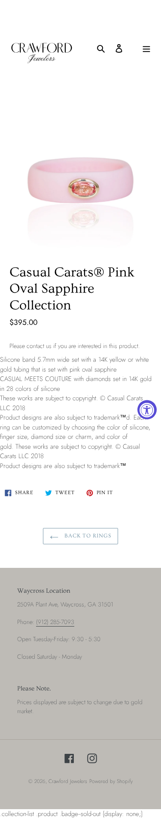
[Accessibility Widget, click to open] (147, 409)
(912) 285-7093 (55, 622)
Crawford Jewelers (68, 781)
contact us (39, 346)
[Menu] (146, 48)
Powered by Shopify (111, 781)
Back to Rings (87, 536)
